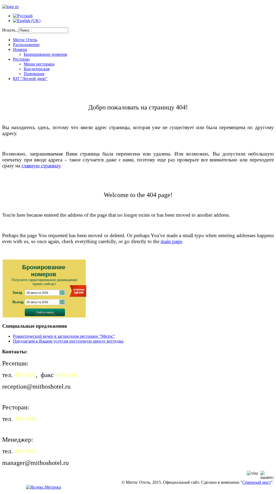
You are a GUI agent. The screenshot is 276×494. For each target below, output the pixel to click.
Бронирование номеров (45, 54)
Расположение (26, 44)
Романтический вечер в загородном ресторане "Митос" (64, 336)
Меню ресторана (39, 64)
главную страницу (41, 165)
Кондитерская (36, 69)
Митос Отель (25, 39)
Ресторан (21, 59)
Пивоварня (34, 73)
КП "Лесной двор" (30, 78)
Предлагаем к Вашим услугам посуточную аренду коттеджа (68, 341)
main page (171, 241)
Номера (20, 49)
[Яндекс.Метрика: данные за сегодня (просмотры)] (43, 487)
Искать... (10, 30)
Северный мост (256, 482)
